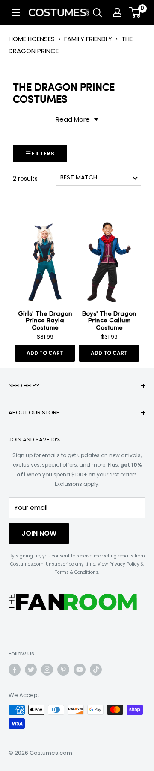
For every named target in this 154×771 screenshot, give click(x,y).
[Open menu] (16, 12)
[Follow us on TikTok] (96, 670)
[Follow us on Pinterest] (63, 670)
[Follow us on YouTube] (80, 670)
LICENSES (41, 38)
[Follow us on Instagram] (47, 670)
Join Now (38, 533)
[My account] (117, 12)
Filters (42, 153)
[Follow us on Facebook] (15, 670)
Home (17, 38)
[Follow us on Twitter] (31, 670)
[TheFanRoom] (73, 602)
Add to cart (45, 353)
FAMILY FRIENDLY (88, 38)
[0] (135, 12)
